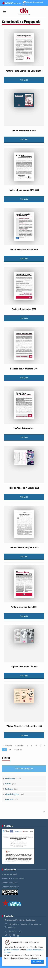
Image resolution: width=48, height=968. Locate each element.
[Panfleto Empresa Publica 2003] (24, 226)
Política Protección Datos (13, 878)
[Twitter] (10, 935)
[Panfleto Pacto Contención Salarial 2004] (24, 47)
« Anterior (19, 746)
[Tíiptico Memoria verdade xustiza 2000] (24, 696)
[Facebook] (6, 935)
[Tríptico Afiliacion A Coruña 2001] (24, 457)
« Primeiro (7, 746)
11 (10, 749)
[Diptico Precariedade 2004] (24, 100)
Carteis (10, 784)
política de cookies (11, 950)
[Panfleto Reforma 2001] (24, 405)
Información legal (9, 874)
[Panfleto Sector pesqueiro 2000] (24, 524)
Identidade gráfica (14, 794)
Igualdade (11, 799)
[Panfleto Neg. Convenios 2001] (24, 345)
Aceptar (37, 962)
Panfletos (11, 789)
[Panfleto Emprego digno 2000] (24, 583)
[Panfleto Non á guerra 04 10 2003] (24, 166)
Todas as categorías (24, 768)
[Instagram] (14, 935)
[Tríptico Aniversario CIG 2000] (24, 636)
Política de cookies (10, 883)
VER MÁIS (24, 80)
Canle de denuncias (10, 887)
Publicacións (13, 779)
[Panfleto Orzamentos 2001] (24, 286)
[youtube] (18, 935)
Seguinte (18, 749)
